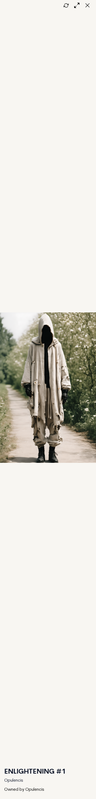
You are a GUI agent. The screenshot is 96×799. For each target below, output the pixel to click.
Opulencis (13, 780)
